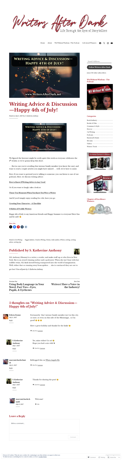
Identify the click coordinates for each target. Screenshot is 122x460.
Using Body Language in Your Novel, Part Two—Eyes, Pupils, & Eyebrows (26, 286)
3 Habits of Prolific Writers (20, 209)
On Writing (18, 240)
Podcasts (90, 135)
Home (43, 43)
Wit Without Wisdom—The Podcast (67, 43)
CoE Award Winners (89, 43)
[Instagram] (108, 43)
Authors (32, 240)
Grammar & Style (93, 126)
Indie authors (55, 240)
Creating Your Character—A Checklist (25, 203)
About (50, 43)
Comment (73, 437)
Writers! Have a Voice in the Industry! (65, 284)
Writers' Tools (92, 146)
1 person (40, 330)
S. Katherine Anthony (31, 116)
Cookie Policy (43, 457)
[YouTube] (112, 43)
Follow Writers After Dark (99, 67)
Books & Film (92, 123)
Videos (89, 144)
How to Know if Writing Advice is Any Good (27, 182)
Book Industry (92, 120)
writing (67, 240)
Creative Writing (40, 240)
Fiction (48, 240)
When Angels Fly (52, 360)
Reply (11, 320)
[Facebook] (100, 43)
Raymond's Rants (93, 138)
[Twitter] (104, 43)
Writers (62, 240)
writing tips (17, 242)
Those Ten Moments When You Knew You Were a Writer (32, 193)
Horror (89, 129)
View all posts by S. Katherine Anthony (29, 269)
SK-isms (90, 141)
